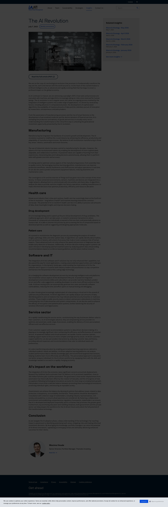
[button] (156, 501)
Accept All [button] (144, 501)
